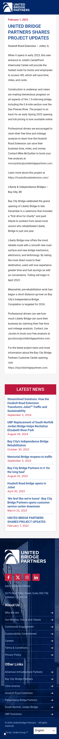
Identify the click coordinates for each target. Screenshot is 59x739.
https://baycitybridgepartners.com (27, 367)
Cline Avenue (12, 686)
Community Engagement (19, 626)
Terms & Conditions (16, 647)
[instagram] (26, 577)
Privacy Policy (13, 654)
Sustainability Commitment (21, 633)
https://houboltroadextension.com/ (28, 177)
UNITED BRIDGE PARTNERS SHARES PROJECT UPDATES (26, 519)
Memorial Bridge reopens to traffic (29, 456)
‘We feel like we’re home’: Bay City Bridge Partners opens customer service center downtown (29, 502)
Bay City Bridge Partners (19, 679)
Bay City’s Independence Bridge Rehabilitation (28, 443)
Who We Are (12, 612)
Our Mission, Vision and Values (23, 619)
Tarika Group (20, 732)
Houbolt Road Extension (19, 693)
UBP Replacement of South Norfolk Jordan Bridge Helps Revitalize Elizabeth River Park (30, 426)
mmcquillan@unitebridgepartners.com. (30, 163)
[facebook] (8, 577)
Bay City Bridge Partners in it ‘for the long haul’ (28, 470)
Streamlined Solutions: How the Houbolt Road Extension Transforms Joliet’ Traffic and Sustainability (28, 405)
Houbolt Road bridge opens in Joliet (26, 485)
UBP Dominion (13, 714)
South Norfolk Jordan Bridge (21, 707)
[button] (53, 17)
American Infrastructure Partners (23, 672)
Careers (9, 640)
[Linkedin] (36, 577)
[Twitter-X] (17, 577)
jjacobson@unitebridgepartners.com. (29, 338)
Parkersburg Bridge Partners (21, 700)
